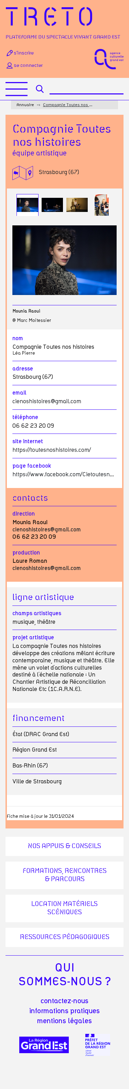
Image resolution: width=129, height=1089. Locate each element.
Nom (17, 338)
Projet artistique (33, 637)
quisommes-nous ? (64, 975)
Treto (52, 18)
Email (19, 393)
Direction (23, 514)
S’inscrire (24, 53)
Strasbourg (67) (59, 172)
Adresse (22, 369)
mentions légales (64, 1021)
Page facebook (31, 466)
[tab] (28, 205)
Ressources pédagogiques (64, 937)
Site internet (27, 441)
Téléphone (25, 417)
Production (26, 553)
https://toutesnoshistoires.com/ (51, 450)
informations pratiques (64, 1011)
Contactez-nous (64, 1001)
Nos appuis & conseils (64, 846)
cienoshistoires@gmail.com (46, 401)
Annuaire (25, 105)
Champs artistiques (36, 613)
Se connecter (28, 65)
